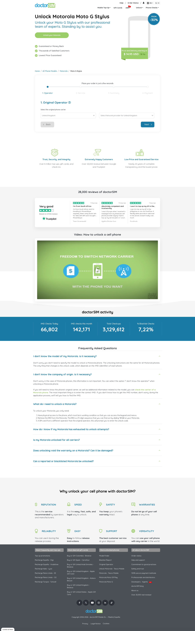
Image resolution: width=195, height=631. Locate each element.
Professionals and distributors (143, 577)
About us (134, 590)
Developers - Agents (141, 582)
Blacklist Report (105, 560)
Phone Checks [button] (151, 8)
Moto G (106, 582)
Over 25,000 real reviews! (141, 595)
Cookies (106, 623)
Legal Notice (96, 624)
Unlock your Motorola (51, 35)
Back (48, 124)
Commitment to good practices (143, 564)
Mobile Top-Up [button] (103, 8)
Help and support (138, 560)
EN (151, 3)
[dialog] (7, 629)
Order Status (133, 3)
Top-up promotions (42, 556)
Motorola (63, 71)
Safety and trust (137, 569)
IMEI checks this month (81, 323)
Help (121, 3)
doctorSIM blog (137, 586)
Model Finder (104, 556)
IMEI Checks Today (49, 323)
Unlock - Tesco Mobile (111, 569)
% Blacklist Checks (145, 323)
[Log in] (143, 3)
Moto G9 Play (108, 577)
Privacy (85, 624)
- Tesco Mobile (108, 573)
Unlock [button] (139, 8)
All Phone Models (50, 71)
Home (37, 71)
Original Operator (106, 564)
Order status (136, 556)
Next (146, 124)
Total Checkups (114, 323)
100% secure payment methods (143, 573)
